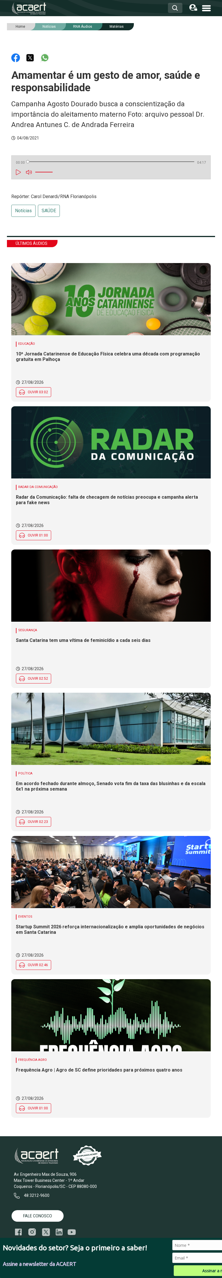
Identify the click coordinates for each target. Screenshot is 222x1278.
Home (20, 27)
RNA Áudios (82, 27)
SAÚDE (49, 210)
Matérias (117, 27)
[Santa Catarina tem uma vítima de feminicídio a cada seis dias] (111, 585)
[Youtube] (72, 1232)
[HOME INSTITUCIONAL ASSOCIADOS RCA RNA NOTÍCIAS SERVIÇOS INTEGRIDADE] (206, 8)
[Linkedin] (59, 1232)
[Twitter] (31, 57)
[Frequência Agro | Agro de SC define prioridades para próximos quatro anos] (111, 1015)
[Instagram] (32, 1232)
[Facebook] (16, 57)
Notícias (23, 210)
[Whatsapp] (44, 57)
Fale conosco (37, 1216)
